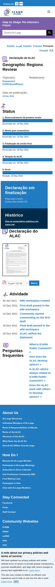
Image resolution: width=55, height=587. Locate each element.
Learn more (34, 570)
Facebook (7, 503)
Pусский (43, 50)
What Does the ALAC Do (14, 441)
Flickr (5, 507)
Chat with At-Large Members (16, 488)
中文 (51, 50)
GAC (4, 545)
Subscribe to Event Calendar (16, 470)
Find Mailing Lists (11, 479)
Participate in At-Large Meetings (18, 465)
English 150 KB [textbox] (15, 283)
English (11, 46)
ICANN (5, 527)
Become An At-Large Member (16, 461)
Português (48, 46)
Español (27, 46)
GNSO (5, 531)
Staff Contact (9, 512)
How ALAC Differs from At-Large (18, 445)
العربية (19, 46)
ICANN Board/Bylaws (12, 84)
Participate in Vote (11, 483)
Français (37, 46)
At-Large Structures (12, 418)
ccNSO (5, 536)
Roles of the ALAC (11, 432)
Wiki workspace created (35, 300)
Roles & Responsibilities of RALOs (19, 427)
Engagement (8, 81)
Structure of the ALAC (13, 436)
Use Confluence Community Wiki (18, 474)
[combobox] (17, 283)
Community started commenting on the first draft (35, 317)
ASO (4, 540)
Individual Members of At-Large (18, 423)
